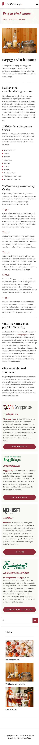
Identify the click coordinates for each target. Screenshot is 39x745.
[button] (36, 4)
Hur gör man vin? (13, 660)
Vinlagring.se (22, 335)
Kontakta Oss (11, 709)
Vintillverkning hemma (15, 684)
